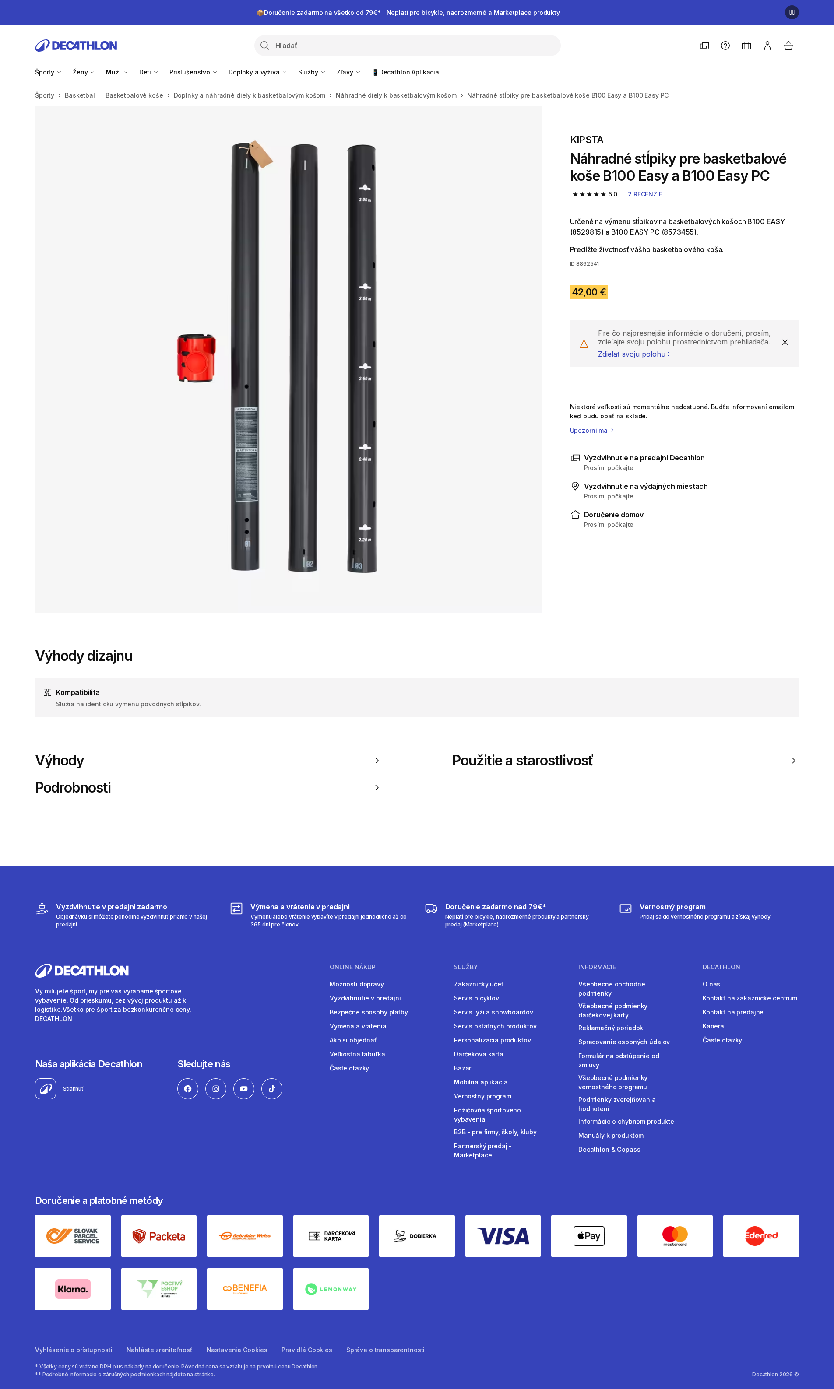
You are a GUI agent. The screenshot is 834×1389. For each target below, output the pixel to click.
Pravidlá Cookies (307, 1350)
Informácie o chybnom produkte (626, 1121)
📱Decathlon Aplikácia (405, 72)
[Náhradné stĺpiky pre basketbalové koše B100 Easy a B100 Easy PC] (288, 359)
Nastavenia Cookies (237, 1350)
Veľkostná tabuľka (357, 1054)
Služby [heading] (466, 967)
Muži (114, 72)
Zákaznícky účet (478, 984)
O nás (711, 984)
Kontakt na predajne (733, 1012)
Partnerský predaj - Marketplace (483, 1150)
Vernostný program (482, 1096)
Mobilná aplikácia (481, 1082)
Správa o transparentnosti (385, 1350)
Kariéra (713, 1026)
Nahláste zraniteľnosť (160, 1350)
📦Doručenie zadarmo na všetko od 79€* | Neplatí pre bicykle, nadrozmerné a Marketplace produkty (408, 12)
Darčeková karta (478, 1054)
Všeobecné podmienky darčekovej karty (612, 1010)
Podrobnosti (73, 787)
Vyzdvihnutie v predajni (365, 998)
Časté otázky (349, 1068)
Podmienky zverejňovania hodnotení (617, 1104)
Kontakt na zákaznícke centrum (750, 998)
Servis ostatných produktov (495, 1026)
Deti (146, 72)
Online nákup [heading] (353, 967)
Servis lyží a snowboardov (493, 1012)
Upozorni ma (589, 430)
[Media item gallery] (288, 359)
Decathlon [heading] (721, 967)
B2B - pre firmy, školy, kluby (495, 1132)
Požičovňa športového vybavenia (487, 1114)
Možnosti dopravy (357, 984)
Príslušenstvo (190, 72)
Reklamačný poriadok (610, 1027)
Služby (309, 72)
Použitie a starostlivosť (523, 760)
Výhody (59, 760)
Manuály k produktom (611, 1135)
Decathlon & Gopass (609, 1149)
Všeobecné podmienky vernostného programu (612, 1082)
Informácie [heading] (597, 967)
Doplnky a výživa (255, 72)
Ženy (81, 72)
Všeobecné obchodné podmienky (611, 988)
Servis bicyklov (476, 998)
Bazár (462, 1068)
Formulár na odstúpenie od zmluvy (618, 1060)
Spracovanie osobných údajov (624, 1041)
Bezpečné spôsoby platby (369, 1012)
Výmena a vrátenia (358, 1026)
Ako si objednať (353, 1040)
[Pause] (792, 12)
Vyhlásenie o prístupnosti (74, 1350)
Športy (45, 72)
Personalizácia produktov (492, 1040)
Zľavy (346, 72)
